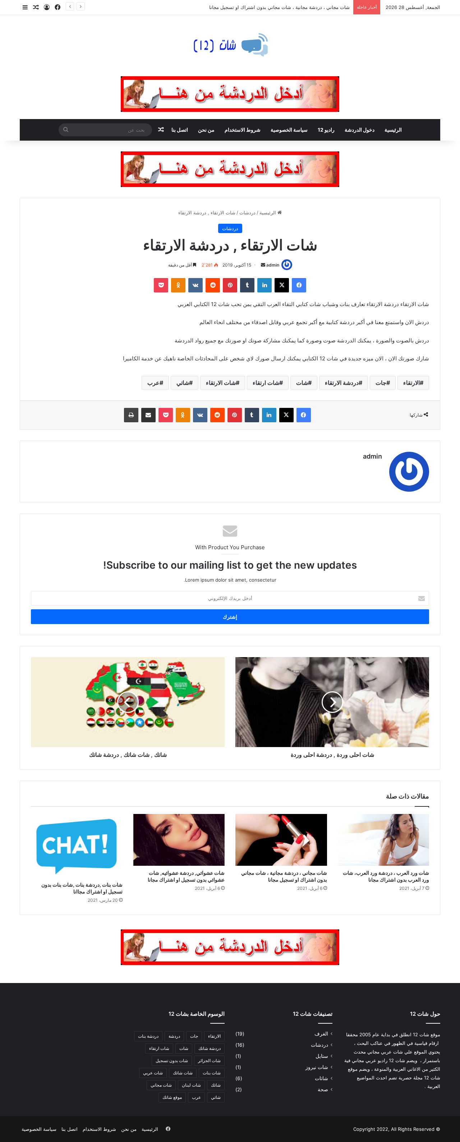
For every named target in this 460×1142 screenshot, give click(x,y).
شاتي (182, 382)
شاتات (321, 1078)
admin (272, 265)
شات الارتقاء (221, 382)
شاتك (216, 1085)
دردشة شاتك (209, 1048)
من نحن (206, 130)
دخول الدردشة (359, 130)
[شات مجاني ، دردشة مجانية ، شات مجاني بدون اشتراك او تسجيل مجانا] (281, 840)
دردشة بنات (148, 1036)
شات (302, 382)
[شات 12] (230, 45)
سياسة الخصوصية (289, 130)
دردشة (174, 1036)
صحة (323, 1089)
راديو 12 (326, 130)
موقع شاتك (172, 1097)
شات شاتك (183, 1072)
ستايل (322, 1056)
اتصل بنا (179, 130)
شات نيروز (316, 1067)
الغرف (321, 1034)
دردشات (247, 212)
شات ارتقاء (266, 382)
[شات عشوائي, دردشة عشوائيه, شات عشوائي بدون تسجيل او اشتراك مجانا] (179, 840)
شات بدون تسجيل (172, 1060)
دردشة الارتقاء (342, 382)
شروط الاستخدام (243, 130)
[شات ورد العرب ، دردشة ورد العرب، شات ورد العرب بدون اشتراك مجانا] (383, 840)
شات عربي (153, 1072)
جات (381, 382)
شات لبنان (191, 1085)
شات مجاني (161, 1085)
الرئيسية (393, 130)
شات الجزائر (209, 1060)
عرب (153, 382)
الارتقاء (411, 382)
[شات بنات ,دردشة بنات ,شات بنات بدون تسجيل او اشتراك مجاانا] (77, 846)
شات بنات (212, 1072)
